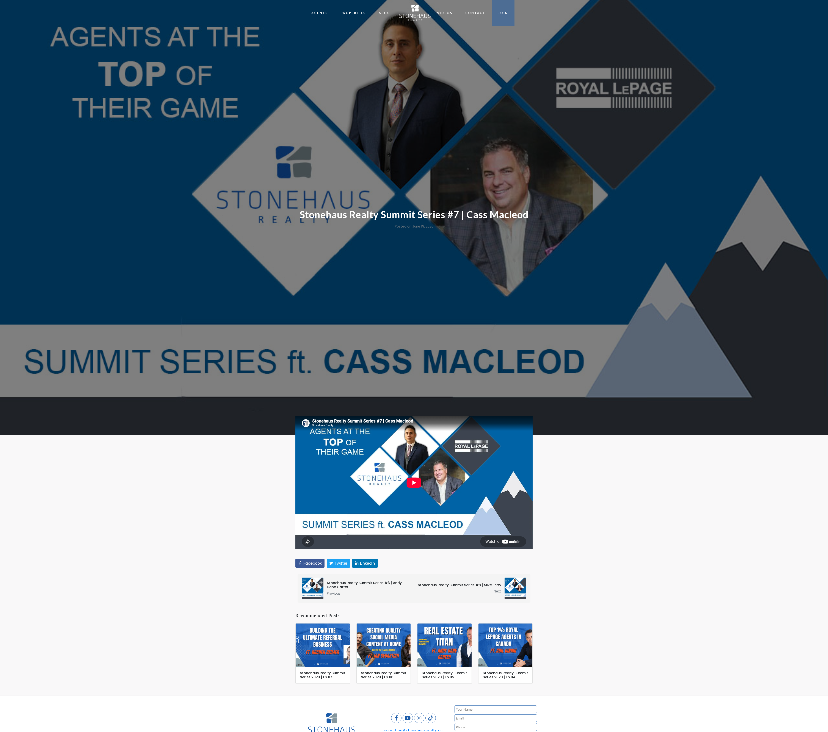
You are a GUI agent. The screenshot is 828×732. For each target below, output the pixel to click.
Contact (475, 13)
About (386, 13)
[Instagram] (419, 718)
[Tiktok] (430, 718)
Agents (319, 13)
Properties (353, 13)
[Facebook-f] (396, 718)
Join (503, 13)
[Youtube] (408, 718)
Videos (444, 13)
